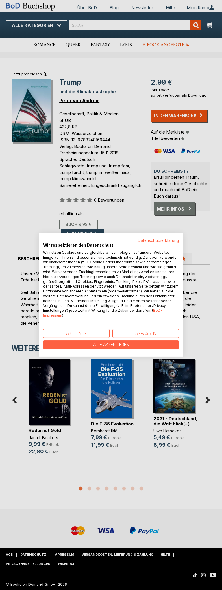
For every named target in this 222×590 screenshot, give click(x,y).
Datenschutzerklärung (158, 240)
